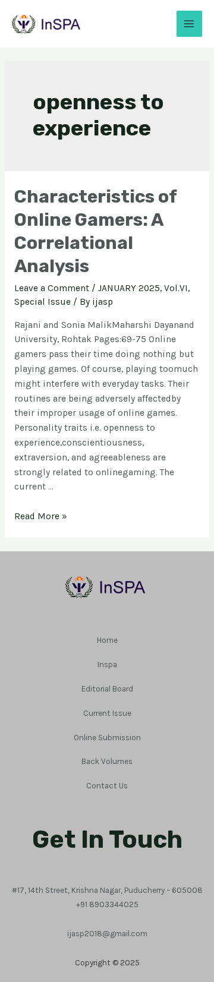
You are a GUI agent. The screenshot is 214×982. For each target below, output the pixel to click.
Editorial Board (107, 688)
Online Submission (107, 737)
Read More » (40, 516)
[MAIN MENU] (189, 23)
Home (107, 640)
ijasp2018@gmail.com (107, 933)
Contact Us (107, 785)
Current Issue (107, 713)
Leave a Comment (51, 288)
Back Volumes (107, 761)
